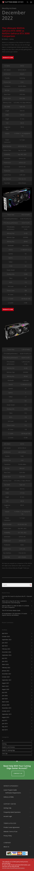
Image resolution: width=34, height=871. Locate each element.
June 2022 (5, 661)
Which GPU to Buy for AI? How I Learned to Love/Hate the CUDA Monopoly (14, 601)
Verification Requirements (13, 793)
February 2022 (6, 667)
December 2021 (6, 674)
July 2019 (4, 720)
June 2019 (5, 723)
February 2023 (6, 649)
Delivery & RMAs (9, 797)
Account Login (8, 816)
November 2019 (6, 708)
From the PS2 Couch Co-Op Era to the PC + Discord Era (16, 597)
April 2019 (5, 730)
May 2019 (5, 726)
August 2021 (5, 683)
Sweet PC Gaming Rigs (8, 750)
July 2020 (4, 692)
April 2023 (5, 646)
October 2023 (6, 636)
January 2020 (5, 705)
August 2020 (5, 689)
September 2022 (6, 655)
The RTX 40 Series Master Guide (11, 610)
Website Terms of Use (10, 831)
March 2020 (5, 702)
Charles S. (5, 39)
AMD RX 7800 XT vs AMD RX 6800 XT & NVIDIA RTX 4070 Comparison (15, 606)
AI (2, 740)
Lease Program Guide (10, 790)
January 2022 (5, 671)
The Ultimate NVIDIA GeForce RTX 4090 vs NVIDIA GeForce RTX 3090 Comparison (16, 32)
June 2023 (5, 643)
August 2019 (5, 717)
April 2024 (5, 633)
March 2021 (5, 686)
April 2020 (5, 698)
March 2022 (5, 664)
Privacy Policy (8, 836)
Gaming (11, 39)
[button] (31, 2)
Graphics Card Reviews (8, 747)
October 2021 (6, 677)
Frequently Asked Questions (12, 812)
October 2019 (6, 711)
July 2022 (4, 658)
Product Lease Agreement (12, 827)
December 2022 (6, 652)
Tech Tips (4, 753)
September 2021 (6, 680)
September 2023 (6, 639)
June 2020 (5, 695)
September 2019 (6, 714)
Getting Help (7, 808)
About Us (6, 847)
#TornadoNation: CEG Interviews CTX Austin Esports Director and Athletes (14, 614)
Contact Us (18, 773)
